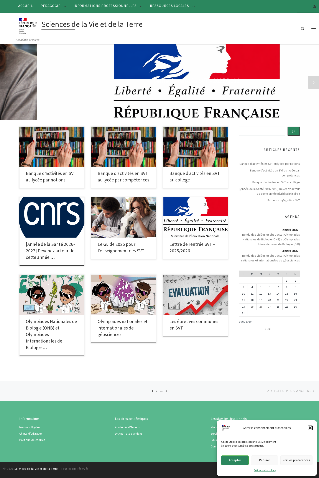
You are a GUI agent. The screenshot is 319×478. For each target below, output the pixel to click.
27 (269, 306)
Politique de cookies (265, 470)
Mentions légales (29, 427)
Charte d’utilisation (31, 434)
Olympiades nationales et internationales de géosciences (123, 327)
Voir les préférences (296, 460)
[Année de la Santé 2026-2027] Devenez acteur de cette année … (50, 250)
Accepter (235, 460)
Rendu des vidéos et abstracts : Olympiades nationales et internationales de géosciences (270, 258)
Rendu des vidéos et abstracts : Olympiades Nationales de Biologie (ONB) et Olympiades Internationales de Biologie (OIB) (271, 239)
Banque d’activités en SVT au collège (276, 182)
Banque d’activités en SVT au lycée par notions (270, 164)
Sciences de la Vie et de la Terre (36, 469)
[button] (310, 428)
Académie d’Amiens (127, 427)
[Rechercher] (294, 131)
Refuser (264, 460)
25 (252, 306)
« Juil (268, 329)
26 (260, 306)
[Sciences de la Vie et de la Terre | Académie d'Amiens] (28, 25)
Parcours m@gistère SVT (284, 200)
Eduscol (215, 440)
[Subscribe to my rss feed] (314, 6)
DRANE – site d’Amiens (128, 434)
